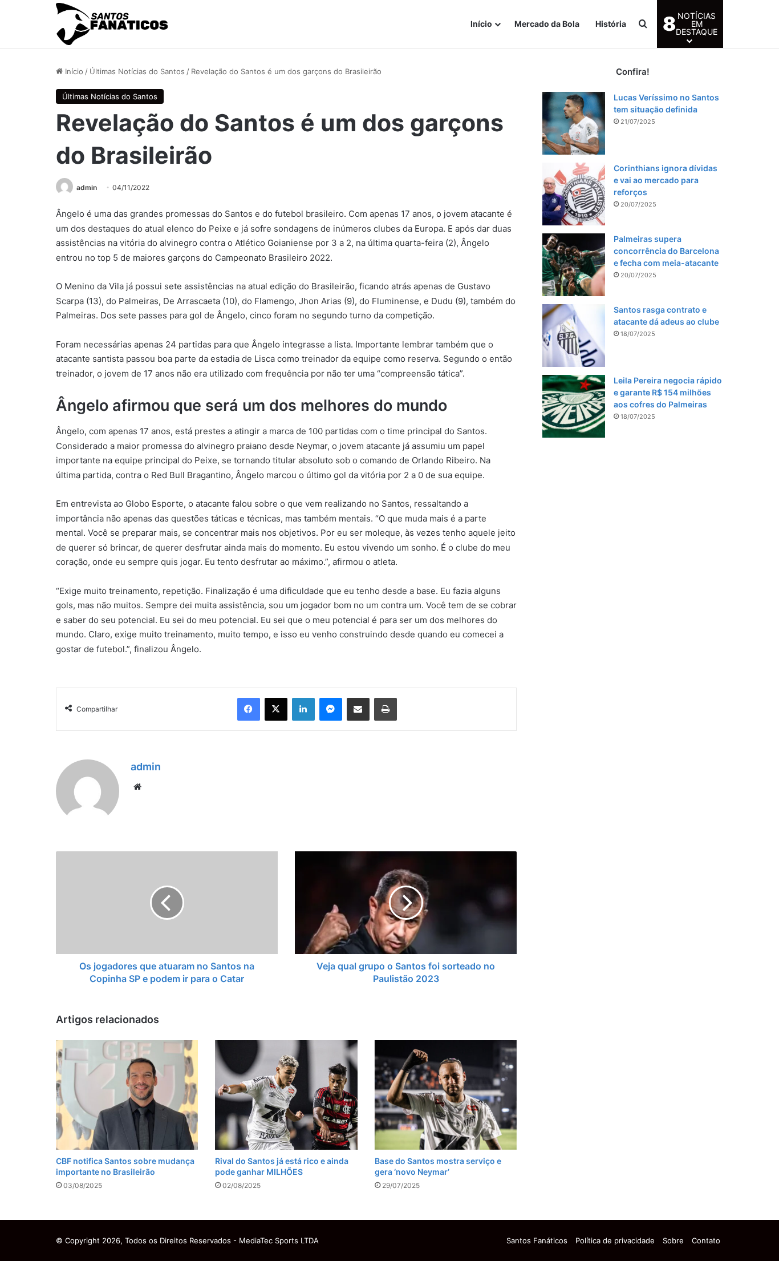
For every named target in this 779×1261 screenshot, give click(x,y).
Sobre (673, 1240)
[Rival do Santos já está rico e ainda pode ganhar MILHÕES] (286, 1095)
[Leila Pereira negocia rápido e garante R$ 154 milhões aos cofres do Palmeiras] (573, 406)
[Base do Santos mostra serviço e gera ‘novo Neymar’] (446, 1095)
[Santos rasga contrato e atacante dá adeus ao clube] (573, 335)
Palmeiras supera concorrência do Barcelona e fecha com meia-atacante (666, 251)
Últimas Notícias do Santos (137, 71)
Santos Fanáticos (536, 1240)
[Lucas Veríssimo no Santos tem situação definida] (573, 123)
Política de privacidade (615, 1240)
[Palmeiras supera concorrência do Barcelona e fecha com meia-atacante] (573, 264)
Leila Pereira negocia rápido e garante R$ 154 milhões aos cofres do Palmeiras (668, 392)
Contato (706, 1240)
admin (86, 187)
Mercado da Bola (546, 24)
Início (481, 24)
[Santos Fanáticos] (113, 24)
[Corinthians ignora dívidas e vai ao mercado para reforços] (573, 194)
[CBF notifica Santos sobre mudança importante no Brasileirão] (127, 1095)
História (610, 24)
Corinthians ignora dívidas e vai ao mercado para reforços (665, 180)
